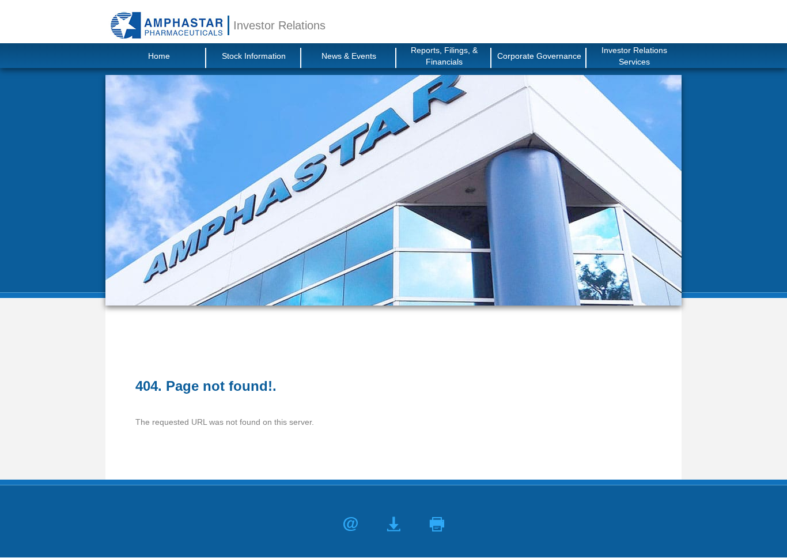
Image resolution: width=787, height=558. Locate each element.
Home (159, 56)
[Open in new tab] (166, 25)
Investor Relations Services (634, 56)
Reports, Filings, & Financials (444, 56)
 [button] (437, 524)
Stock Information (254, 56)
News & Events (348, 56)
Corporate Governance (539, 56)
